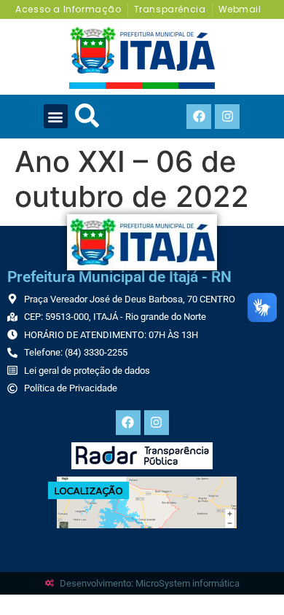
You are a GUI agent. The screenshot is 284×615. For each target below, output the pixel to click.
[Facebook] (198, 116)
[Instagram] (227, 116)
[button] (56, 116)
